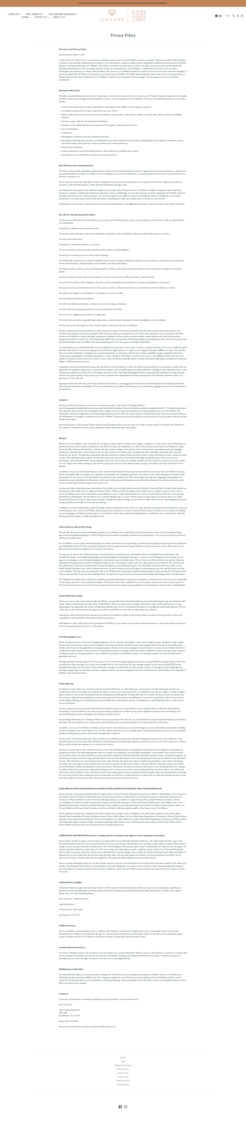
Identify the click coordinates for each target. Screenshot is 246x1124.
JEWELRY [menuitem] (13, 14)
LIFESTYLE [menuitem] (41, 17)
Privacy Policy (123, 1069)
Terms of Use (123, 1073)
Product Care (123, 1077)
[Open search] (233, 16)
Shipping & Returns (123, 1065)
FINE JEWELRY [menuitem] (34, 14)
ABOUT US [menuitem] (59, 17)
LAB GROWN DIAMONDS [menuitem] (62, 14)
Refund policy (123, 1085)
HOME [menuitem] (25, 17)
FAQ (123, 1062)
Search (123, 1058)
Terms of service (123, 1081)
